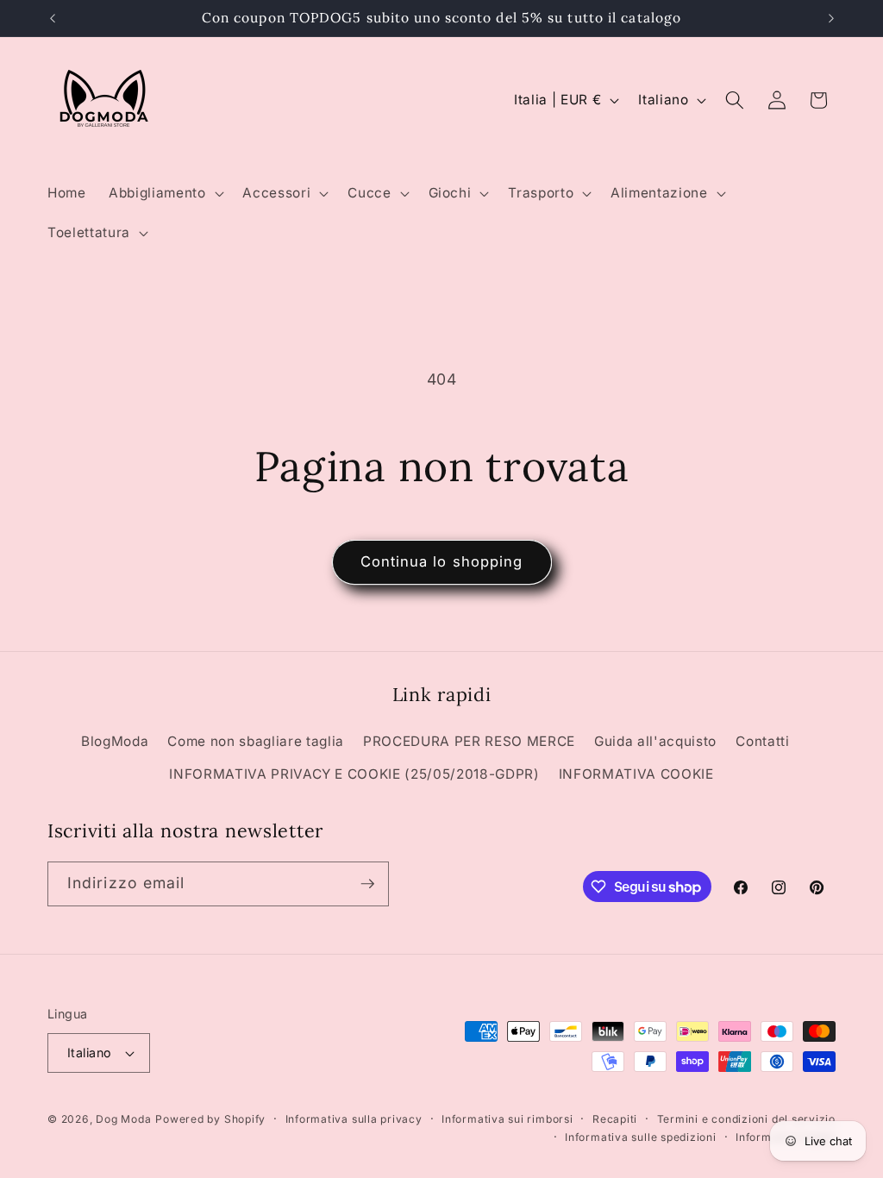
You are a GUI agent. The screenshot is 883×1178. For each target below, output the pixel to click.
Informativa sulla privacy (354, 1118)
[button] (164, 193)
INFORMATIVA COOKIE (636, 774)
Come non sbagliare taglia (255, 741)
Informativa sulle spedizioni (641, 1137)
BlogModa (114, 741)
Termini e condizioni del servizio (746, 1118)
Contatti (762, 741)
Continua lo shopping (441, 561)
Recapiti (614, 1118)
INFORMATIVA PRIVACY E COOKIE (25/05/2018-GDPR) (354, 774)
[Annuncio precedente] (53, 18)
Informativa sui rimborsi (507, 1118)
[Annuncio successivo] (831, 18)
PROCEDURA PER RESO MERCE (469, 741)
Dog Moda (123, 1118)
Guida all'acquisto (655, 741)
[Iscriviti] (367, 884)
